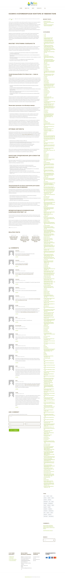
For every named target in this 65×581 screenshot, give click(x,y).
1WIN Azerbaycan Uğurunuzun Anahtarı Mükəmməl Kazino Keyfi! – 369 (49, 57)
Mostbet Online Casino (47, 276)
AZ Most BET (46, 121)
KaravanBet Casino (47, 196)
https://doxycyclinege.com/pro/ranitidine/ (21, 264)
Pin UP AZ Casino (46, 326)
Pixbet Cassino (46, 347)
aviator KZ (45, 499)
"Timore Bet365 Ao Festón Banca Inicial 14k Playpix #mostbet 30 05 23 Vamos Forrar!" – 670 (49, 49)
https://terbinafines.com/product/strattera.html (28, 312)
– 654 (45, 36)
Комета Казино (46, 479)
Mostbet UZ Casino (47, 291)
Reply (17, 266)
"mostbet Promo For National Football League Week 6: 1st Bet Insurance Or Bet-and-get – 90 (48, 46)
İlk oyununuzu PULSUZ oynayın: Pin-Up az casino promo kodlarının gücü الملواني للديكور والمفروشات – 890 (49, 190)
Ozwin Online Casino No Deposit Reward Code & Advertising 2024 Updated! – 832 (49, 323)
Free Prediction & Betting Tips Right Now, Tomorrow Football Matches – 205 (49, 179)
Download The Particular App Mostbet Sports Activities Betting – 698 (49, 171)
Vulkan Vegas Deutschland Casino (49, 471)
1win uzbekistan (46, 69)
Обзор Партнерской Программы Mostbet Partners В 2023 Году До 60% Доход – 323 (49, 484)
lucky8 (53, 505)
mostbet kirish (46, 266)
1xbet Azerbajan (46, 82)
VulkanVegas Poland (47, 477)
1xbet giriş (45, 95)
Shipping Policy (11, 556)
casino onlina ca (46, 155)
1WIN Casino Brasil (46, 64)
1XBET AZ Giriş (46, 81)
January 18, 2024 (13, 235)
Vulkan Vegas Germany (47, 472)
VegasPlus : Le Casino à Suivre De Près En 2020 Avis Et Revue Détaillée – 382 (49, 442)
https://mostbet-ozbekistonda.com (27, 134)
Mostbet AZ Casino (47, 221)
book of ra (45, 151)
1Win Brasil (45, 63)
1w (44, 53)
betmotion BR (45, 501)
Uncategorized (46, 439)
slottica (52, 512)
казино (45, 478)
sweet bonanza (46, 437)
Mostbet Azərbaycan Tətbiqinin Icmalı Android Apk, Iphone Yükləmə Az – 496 (49, 227)
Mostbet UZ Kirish (46, 292)
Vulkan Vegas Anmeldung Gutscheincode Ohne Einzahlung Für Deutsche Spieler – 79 (49, 466)
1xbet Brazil (45, 89)
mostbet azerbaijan (47, 225)
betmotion (49, 499)
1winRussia (45, 76)
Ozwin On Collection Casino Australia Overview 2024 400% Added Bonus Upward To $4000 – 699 (49, 320)
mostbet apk (46, 216)
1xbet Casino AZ (46, 90)
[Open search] (45, 8)
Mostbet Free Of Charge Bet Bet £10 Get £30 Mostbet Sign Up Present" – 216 (49, 252)
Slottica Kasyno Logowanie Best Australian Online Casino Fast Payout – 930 (49, 415)
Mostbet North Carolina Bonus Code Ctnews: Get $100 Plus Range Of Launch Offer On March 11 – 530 (49, 274)
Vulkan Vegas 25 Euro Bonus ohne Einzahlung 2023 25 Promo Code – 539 (49, 462)
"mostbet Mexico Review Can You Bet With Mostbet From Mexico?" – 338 (49, 43)
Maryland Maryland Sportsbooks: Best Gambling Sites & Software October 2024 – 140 (49, 208)
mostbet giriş (46, 259)
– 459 (45, 35)
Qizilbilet (45, 353)
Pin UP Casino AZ (46, 331)
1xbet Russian (46, 112)
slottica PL (49, 514)
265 (44, 119)
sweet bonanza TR (47, 438)
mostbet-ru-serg (46, 300)
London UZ (48, 505)
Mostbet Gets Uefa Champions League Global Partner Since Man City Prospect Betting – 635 (49, 255)
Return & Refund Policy (12, 559)
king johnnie (45, 206)
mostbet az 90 (46, 219)
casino (45, 152)
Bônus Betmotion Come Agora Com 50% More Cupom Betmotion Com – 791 (49, 146)
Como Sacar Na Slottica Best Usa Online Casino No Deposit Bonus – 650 (49, 168)
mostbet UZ (15, 227)
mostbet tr (45, 288)
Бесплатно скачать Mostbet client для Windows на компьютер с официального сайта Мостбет (24, 239)
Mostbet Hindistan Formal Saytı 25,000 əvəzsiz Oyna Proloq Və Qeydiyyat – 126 (48, 262)
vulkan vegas (45, 516)
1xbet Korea (46, 100)
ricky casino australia (47, 358)
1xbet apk (45, 77)
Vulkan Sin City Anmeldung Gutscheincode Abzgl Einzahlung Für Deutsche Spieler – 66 (49, 459)
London (45, 505)
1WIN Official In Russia (47, 67)
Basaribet (45, 134)
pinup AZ (48, 512)
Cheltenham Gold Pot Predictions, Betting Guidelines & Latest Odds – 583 (49, 164)
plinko (45, 352)
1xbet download (46, 93)
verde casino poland (47, 445)
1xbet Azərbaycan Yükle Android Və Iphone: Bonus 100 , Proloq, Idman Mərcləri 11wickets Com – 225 (49, 85)
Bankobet (45, 133)
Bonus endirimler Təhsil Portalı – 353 (49, 150)
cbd (49, 501)
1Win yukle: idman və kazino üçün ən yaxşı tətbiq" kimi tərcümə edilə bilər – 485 (49, 72)
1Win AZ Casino (46, 55)
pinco (45, 345)
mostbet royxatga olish (47, 285)
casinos (45, 161)
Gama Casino (46, 181)
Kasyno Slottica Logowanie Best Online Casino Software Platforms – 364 (49, 200)
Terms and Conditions (12, 560)
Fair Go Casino (46, 177)
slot (44, 359)
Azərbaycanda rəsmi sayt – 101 (48, 128)
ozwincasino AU (51, 510)
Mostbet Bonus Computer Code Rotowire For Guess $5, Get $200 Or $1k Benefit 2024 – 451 (49, 235)
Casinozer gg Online (47, 162)
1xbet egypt (45, 94)
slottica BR (45, 514)
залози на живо (45, 525)
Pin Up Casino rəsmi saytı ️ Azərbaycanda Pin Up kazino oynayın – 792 (49, 334)
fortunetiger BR (51, 503)
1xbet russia (46, 111)
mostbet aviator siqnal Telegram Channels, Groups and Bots (13, 238)
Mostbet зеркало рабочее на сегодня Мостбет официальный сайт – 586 (49, 296)
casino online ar (46, 156)
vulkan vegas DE (51, 516)
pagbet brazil (46, 325)
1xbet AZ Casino (46, 80)
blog (44, 141)
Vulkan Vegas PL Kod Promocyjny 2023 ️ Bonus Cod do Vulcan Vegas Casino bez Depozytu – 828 (49, 475)
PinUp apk (45, 346)
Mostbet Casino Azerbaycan (48, 238)
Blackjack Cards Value (47, 21)
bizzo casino (46, 140)
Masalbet (45, 210)
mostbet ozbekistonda (47, 277)
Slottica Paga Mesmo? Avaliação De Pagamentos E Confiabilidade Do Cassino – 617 (49, 425)
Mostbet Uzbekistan (47, 293)
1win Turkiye (46, 68)
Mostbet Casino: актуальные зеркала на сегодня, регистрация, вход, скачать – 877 (49, 242)
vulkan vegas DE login (47, 470)
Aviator (45, 120)
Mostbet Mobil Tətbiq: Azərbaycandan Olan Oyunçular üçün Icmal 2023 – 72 (49, 268)
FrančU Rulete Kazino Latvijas (47, 530)
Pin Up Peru (45, 337)
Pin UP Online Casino (47, 336)
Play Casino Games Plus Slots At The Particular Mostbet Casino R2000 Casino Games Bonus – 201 (49, 350)
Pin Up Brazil (46, 329)
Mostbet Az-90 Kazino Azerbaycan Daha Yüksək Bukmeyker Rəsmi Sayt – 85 (49, 223)
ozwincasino (45, 510)
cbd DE (52, 501)
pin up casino (46, 330)
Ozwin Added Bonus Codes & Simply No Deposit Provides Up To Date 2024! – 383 (49, 310)
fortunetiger (45, 503)
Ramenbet (45, 354)
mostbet (12, 227)
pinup (44, 512)
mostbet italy (46, 265)
